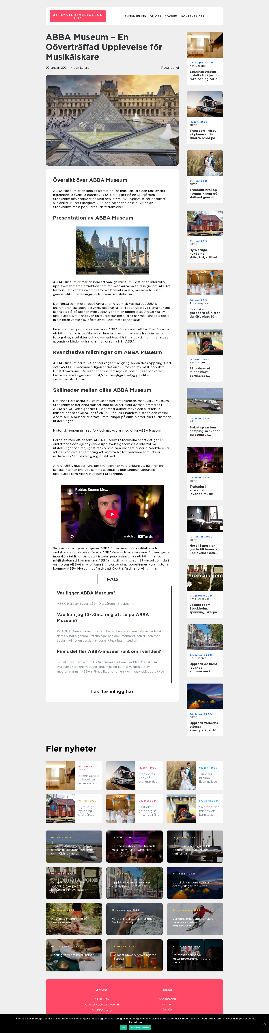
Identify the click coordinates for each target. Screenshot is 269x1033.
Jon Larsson (82, 67)
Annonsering (135, 16)
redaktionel (170, 67)
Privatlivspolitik (140, 1027)
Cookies (171, 16)
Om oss (155, 16)
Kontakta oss (192, 16)
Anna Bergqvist (199, 303)
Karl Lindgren (198, 66)
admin (193, 125)
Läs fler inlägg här (112, 691)
